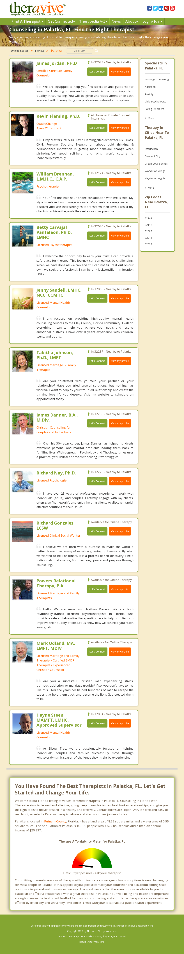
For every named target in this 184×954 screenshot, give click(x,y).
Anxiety (149, 94)
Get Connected (60, 21)
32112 (148, 224)
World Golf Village (155, 171)
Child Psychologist (155, 101)
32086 (148, 231)
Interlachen (151, 149)
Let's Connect (97, 71)
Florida (39, 50)
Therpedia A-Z (92, 21)
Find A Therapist (27, 21)
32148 (148, 218)
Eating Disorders (154, 109)
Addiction (150, 86)
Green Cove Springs (156, 163)
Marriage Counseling (157, 79)
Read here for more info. (92, 941)
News (116, 21)
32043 (148, 237)
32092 (148, 244)
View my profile (120, 71)
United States (19, 50)
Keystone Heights (155, 178)
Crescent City (152, 156)
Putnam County (55, 821)
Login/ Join (151, 21)
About (130, 21)
